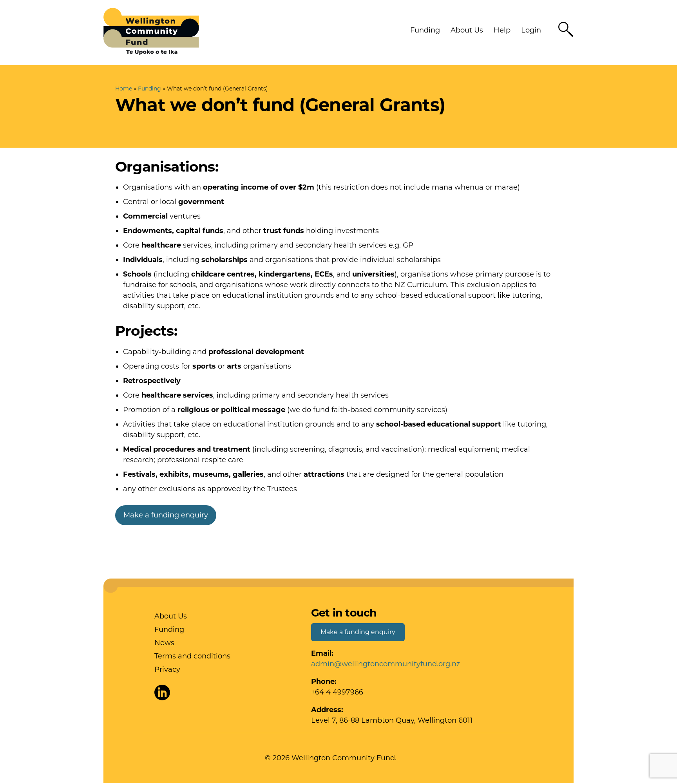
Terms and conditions (192, 656)
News (164, 642)
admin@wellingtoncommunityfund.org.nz (385, 664)
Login (531, 30)
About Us (467, 30)
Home (123, 88)
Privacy (167, 669)
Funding (425, 30)
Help (502, 30)
